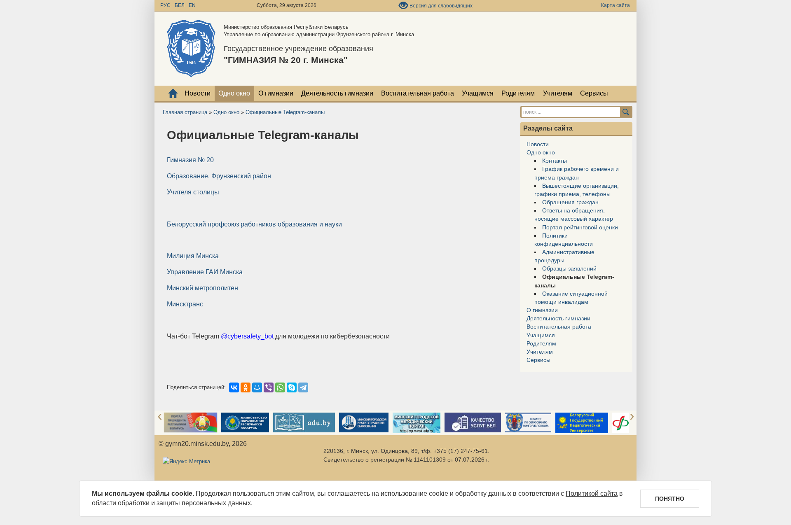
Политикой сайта (592, 493)
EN (192, 5)
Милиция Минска (193, 255)
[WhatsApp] (280, 387)
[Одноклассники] (245, 387)
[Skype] (292, 387)
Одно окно (234, 93)
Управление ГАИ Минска (205, 271)
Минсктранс (185, 304)
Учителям (557, 93)
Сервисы (594, 93)
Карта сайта (615, 5)
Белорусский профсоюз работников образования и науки (254, 224)
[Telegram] (303, 387)
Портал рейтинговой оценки (580, 227)
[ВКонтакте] (234, 387)
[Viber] (269, 387)
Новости (198, 93)
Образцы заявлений (569, 268)
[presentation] (159, 416)
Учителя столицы (193, 192)
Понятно (669, 498)
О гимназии (275, 93)
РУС (166, 5)
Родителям (518, 93)
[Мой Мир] (257, 387)
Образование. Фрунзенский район (219, 176)
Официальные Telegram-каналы (285, 112)
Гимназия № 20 (190, 159)
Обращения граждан (570, 202)
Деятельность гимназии (337, 93)
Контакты (554, 160)
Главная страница (185, 112)
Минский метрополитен (202, 288)
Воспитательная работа (417, 93)
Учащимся (478, 93)
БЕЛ (180, 5)
